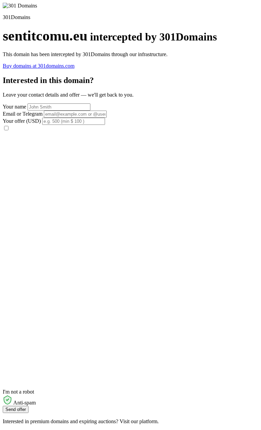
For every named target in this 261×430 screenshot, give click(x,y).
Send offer (15, 409)
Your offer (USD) (22, 121)
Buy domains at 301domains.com (38, 66)
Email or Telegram (22, 114)
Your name (14, 107)
